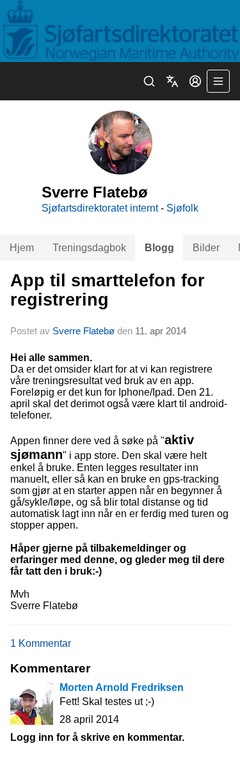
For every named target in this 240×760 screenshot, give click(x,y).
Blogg (159, 247)
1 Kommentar (40, 643)
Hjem (22, 247)
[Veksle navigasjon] (218, 81)
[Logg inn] (195, 81)
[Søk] (149, 81)
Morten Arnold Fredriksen (122, 687)
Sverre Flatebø (83, 330)
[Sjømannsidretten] (120, 31)
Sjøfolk (182, 208)
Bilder (206, 247)
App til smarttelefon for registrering (107, 290)
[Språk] (172, 81)
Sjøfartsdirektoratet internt (100, 208)
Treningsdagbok (89, 247)
